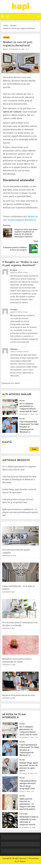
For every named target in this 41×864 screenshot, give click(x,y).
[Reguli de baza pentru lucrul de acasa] (20, 681)
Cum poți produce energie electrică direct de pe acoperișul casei (27, 784)
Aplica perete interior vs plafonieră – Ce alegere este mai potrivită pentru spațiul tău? (20, 512)
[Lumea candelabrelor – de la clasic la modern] (20, 572)
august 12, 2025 (27, 774)
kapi (6, 49)
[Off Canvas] (2, 16)
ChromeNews (33, 858)
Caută (7, 442)
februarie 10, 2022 (17, 49)
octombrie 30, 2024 (28, 828)
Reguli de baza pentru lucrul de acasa (18, 695)
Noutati (6, 37)
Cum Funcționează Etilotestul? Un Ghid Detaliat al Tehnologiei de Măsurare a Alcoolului (29, 428)
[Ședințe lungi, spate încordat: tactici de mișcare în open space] (10, 766)
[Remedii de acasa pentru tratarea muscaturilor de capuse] (20, 645)
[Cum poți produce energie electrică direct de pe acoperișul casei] (10, 784)
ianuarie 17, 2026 (27, 414)
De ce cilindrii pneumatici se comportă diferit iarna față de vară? (28, 407)
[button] (7, 16)
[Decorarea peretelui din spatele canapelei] (20, 535)
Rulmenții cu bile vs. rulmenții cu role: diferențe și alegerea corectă (29, 821)
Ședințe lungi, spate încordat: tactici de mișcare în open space (28, 766)
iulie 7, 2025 (25, 792)
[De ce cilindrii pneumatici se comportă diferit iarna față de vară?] (10, 407)
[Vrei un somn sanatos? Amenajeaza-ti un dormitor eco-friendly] (20, 608)
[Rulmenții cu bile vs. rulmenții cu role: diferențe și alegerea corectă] (10, 820)
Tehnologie (23, 814)
